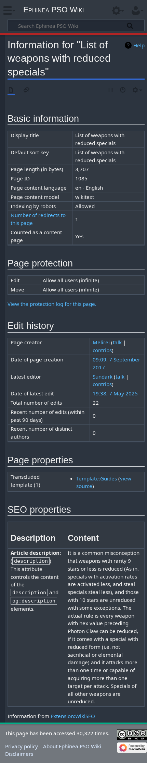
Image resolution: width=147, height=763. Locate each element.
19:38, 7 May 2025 (115, 393)
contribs (102, 350)
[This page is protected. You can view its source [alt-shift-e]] (110, 90)
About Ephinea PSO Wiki (72, 746)
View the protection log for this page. (52, 303)
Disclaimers (19, 753)
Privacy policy (21, 746)
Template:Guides (96, 478)
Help (139, 45)
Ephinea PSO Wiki (53, 9)
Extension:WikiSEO (73, 716)
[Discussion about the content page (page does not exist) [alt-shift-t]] (26, 90)
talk (117, 342)
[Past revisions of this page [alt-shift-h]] (123, 90)
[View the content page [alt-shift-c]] (11, 90)
